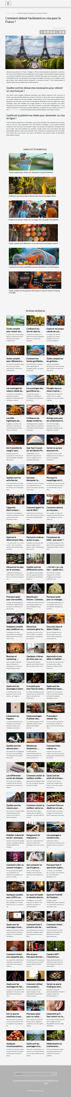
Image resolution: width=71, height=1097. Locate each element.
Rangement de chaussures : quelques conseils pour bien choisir (34, 839)
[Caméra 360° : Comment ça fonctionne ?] (56, 946)
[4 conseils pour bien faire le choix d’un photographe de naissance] (35, 678)
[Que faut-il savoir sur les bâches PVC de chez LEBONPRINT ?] (35, 439)
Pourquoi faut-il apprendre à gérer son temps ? (55, 867)
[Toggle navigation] (8, 3)
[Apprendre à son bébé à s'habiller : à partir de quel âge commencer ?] (56, 648)
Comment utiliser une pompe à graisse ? (34, 987)
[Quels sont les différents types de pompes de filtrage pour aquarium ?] (56, 678)
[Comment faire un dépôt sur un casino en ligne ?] (56, 797)
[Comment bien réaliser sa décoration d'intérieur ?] (56, 737)
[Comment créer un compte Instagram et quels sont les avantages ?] (15, 856)
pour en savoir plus (14, 110)
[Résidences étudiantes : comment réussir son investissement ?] (35, 737)
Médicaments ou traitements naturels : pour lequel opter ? (54, 1047)
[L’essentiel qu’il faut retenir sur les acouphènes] (56, 1005)
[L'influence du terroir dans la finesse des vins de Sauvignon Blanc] (32, 185)
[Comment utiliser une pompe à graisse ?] (35, 976)
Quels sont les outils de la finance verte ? (55, 778)
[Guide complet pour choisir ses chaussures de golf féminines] (31, 162)
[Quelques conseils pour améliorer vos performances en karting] (15, 618)
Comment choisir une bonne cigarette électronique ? (54, 928)
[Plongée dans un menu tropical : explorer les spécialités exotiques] (56, 380)
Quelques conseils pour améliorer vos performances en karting (15, 630)
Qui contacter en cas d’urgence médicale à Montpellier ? (34, 869)
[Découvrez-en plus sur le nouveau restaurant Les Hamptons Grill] (15, 559)
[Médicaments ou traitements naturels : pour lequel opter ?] (56, 1035)
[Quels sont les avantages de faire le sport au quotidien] (15, 976)
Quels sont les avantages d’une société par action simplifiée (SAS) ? (14, 928)
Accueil (7, 13)
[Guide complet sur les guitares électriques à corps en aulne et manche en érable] (35, 280)
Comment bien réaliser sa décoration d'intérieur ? (53, 749)
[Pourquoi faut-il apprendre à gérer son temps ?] (56, 856)
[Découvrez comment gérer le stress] (35, 618)
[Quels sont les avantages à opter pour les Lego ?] (15, 678)
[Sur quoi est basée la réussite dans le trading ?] (35, 886)
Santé (36, 1080)
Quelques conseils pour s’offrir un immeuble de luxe (14, 897)
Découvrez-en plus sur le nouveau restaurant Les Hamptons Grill (14, 571)
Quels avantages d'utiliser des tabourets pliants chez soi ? (34, 720)
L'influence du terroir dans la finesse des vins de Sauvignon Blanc (32, 196)
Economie (17, 1080)
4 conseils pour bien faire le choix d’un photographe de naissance (34, 690)
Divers (13, 13)
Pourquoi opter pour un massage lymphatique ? (54, 599)
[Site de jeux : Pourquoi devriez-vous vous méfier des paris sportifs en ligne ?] (35, 946)
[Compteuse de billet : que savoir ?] (56, 529)
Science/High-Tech (45, 1081)
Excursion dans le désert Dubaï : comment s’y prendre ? (54, 630)
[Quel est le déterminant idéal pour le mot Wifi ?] (15, 529)
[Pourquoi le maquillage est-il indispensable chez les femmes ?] (56, 469)
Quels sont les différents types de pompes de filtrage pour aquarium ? (56, 690)
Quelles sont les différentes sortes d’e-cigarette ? (34, 570)
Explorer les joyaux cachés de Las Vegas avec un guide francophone (33, 220)
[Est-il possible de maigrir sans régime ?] (15, 439)
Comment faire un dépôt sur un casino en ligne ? (55, 808)
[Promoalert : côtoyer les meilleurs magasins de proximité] (56, 708)
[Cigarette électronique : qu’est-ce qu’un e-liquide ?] (15, 499)
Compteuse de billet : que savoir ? (55, 538)
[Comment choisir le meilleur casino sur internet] (35, 797)
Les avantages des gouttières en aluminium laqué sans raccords (34, 392)
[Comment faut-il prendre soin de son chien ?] (35, 916)
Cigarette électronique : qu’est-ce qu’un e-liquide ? (14, 511)
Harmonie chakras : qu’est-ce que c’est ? (35, 540)
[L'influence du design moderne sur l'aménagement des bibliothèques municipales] (35, 410)
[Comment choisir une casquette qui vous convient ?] (15, 946)
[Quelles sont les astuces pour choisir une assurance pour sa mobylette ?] (15, 737)
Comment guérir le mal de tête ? (35, 508)
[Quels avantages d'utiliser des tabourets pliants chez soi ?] (35, 708)
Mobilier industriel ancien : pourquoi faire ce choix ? (15, 838)
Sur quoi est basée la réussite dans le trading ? (34, 897)
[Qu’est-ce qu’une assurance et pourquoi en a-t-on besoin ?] (56, 439)
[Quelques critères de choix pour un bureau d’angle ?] (35, 648)
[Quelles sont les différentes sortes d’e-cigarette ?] (35, 559)
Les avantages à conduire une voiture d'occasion (55, 838)
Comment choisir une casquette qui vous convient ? (14, 957)
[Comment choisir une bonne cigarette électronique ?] (56, 916)
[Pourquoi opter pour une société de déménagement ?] (15, 588)
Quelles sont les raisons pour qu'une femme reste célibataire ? (14, 809)
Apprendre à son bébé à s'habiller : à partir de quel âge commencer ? (55, 660)
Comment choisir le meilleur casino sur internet (35, 808)
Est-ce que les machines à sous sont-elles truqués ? (15, 1016)
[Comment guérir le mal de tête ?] (35, 499)
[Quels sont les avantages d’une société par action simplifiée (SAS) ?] (15, 916)
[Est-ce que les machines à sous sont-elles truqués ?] (15, 1005)
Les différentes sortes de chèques (14, 776)
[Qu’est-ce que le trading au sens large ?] (56, 976)
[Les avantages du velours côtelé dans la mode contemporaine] (15, 380)
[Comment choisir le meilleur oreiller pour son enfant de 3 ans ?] (35, 767)
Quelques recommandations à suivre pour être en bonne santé (14, 1047)
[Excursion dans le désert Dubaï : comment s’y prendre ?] (56, 618)
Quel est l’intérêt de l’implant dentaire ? (54, 897)
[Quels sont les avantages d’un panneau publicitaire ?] (35, 1035)
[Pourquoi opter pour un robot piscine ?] (35, 1005)
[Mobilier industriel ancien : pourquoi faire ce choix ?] (15, 827)
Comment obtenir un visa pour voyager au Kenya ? (55, 510)
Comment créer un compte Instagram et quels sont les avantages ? (15, 869)
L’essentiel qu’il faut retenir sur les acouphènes (55, 1016)
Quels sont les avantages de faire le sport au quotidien (14, 988)
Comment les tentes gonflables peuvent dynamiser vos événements (34, 267)
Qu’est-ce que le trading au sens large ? (54, 987)
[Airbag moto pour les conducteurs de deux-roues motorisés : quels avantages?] (56, 410)
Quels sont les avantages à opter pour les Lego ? (14, 689)
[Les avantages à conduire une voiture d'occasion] (56, 827)
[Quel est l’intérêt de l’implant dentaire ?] (56, 886)
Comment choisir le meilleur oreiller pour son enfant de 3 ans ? (35, 779)
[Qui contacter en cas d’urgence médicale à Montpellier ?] (35, 856)
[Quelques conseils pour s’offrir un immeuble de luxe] (15, 886)
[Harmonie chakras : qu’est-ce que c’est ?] (35, 529)
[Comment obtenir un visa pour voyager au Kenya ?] (56, 499)
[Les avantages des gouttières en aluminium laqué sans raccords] (35, 380)
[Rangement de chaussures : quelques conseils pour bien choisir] (35, 827)
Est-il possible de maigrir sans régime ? (14, 450)
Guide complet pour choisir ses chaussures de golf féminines (31, 172)
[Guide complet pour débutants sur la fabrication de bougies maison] (33, 233)
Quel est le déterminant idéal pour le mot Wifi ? (14, 540)
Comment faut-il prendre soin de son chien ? (34, 927)
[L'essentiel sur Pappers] (15, 708)
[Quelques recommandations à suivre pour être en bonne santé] (15, 1035)
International (28, 1080)
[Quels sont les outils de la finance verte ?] (56, 767)
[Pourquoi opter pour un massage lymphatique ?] (56, 588)
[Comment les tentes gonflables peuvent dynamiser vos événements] (34, 256)
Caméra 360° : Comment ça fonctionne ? (53, 957)
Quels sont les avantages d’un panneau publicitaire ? (33, 1047)
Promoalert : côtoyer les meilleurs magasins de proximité (55, 720)
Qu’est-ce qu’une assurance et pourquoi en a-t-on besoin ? (55, 452)
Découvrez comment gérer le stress (34, 629)
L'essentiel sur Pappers (12, 717)
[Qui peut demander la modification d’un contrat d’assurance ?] (35, 469)
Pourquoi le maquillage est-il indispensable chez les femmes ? (55, 481)
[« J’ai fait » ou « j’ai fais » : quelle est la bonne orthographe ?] (56, 559)
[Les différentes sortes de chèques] (15, 767)
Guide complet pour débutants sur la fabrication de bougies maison (33, 243)
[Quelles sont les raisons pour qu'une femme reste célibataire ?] (15, 797)
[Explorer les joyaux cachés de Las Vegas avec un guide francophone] (33, 209)
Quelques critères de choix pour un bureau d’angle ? (34, 659)
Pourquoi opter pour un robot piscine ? (33, 1016)
